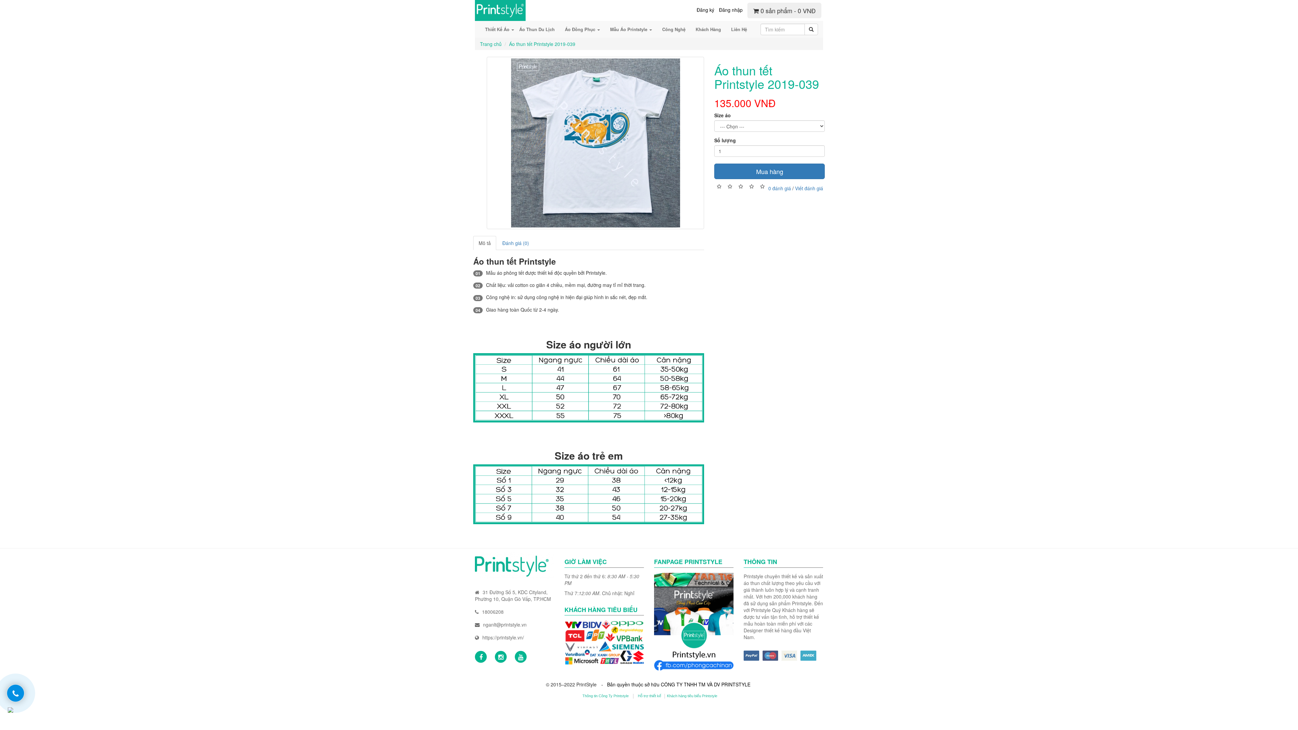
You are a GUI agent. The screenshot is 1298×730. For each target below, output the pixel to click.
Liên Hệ (739, 29)
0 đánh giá (779, 188)
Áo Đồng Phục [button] (581, 29)
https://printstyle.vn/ (503, 637)
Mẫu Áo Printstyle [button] (629, 29)
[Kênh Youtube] (521, 657)
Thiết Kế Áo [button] (498, 29)
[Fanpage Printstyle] (481, 657)
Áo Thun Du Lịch (537, 29)
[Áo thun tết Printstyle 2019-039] (595, 143)
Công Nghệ (674, 29)
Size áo (722, 115)
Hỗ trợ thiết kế (649, 696)
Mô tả (485, 243)
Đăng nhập (731, 9)
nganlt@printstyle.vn (505, 624)
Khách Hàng (708, 29)
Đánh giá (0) (515, 243)
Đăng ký (705, 9)
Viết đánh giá (809, 188)
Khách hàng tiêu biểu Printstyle (692, 696)
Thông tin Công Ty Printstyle (605, 696)
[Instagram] (501, 657)
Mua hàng (769, 171)
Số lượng (725, 140)
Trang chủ (491, 44)
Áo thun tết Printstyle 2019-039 (542, 44)
